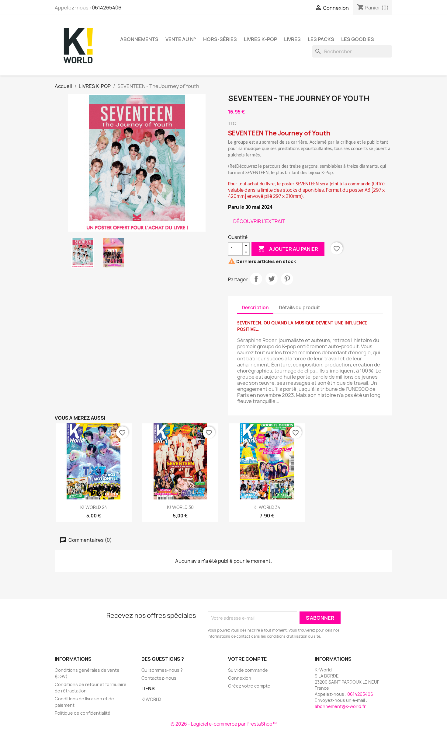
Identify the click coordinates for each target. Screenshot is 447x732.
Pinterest (287, 279)
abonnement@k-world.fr (340, 706)
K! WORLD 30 (180, 507)
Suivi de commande (248, 670)
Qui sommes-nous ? (162, 670)
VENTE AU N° (180, 39)
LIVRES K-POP (260, 39)
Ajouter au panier (288, 248)
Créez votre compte (249, 686)
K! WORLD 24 (93, 507)
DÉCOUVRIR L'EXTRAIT (259, 221)
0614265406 (106, 7)
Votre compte (247, 659)
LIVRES (292, 39)
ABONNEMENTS (139, 39)
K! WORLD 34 (267, 507)
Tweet (271, 279)
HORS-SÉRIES (220, 39)
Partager (256, 279)
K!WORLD (151, 699)
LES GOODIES (357, 39)
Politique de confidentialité (82, 713)
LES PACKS (321, 39)
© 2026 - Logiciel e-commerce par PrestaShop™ (224, 724)
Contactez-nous (158, 678)
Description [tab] (255, 307)
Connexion (239, 678)
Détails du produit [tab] (299, 307)
